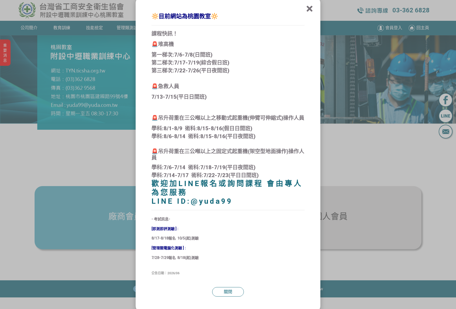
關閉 (228, 291)
